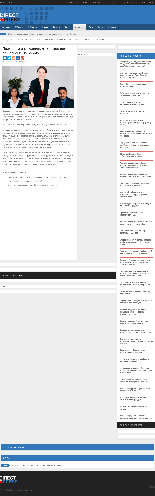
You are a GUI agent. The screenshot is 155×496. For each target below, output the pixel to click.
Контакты (97, 3)
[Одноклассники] (13, 58)
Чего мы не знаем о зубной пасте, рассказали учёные (135, 360)
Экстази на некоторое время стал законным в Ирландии (135, 94)
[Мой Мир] (18, 58)
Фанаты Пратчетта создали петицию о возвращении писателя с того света (136, 134)
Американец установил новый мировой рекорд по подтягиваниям (135, 175)
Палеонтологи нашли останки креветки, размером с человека (134, 381)
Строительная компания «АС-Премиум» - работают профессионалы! (37, 177)
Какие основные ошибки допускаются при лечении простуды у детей (136, 341)
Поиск (85, 3)
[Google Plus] (22, 58)
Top (152, 487)
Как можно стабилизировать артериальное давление (132, 351)
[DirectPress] (10, 17)
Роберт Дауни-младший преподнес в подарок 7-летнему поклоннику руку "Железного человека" (135, 64)
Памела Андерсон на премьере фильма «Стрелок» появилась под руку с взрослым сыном (135, 273)
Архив (108, 3)
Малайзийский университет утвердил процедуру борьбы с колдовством (133, 194)
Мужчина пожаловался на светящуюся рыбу (131, 214)
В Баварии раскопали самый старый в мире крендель (133, 399)
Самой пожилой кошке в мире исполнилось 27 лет (133, 232)
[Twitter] (9, 58)
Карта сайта (147, 3)
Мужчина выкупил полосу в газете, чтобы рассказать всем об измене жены (135, 242)
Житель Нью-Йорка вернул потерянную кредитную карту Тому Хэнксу (135, 122)
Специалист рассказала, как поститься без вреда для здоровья (135, 331)
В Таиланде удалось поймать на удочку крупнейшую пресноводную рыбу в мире (136, 370)
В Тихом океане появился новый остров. (134, 408)
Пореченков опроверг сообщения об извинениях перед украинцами (136, 252)
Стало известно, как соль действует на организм (136, 293)
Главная (18, 40)
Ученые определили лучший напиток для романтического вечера (136, 417)
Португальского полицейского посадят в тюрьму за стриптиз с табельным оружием (134, 165)
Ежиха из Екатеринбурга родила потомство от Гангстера (134, 184)
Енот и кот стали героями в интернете (132, 112)
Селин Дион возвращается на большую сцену (133, 85)
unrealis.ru (21, 172)
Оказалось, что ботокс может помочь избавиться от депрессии (135, 284)
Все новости (132, 3)
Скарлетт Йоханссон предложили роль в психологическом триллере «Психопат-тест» (135, 262)
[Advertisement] (37, 196)
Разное (119, 3)
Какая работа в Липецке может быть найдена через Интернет (34, 185)
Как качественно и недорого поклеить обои (25, 181)
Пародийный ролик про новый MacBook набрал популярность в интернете (135, 145)
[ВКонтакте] (5, 58)
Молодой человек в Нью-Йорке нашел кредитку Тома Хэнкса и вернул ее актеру (134, 75)
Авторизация (73, 3)
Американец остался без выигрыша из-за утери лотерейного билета (136, 223)
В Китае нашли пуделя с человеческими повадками (132, 103)
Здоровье (31, 40)
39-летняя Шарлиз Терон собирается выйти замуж (131, 155)
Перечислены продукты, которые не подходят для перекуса (136, 302)
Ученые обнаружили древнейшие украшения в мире (135, 390)
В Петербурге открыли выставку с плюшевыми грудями (135, 205)
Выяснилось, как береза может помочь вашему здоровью (134, 322)
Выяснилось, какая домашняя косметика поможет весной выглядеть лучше (133, 312)
